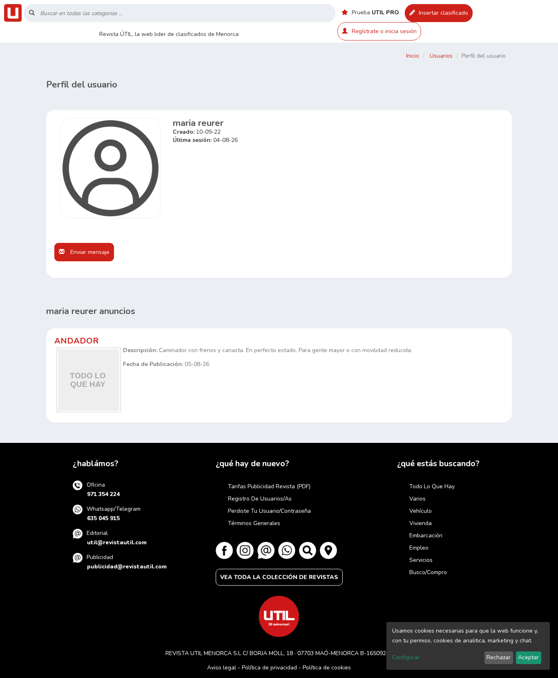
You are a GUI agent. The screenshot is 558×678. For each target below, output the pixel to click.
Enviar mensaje (89, 252)
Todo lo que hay (432, 486)
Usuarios (441, 56)
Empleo (419, 548)
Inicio (412, 56)
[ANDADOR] (88, 380)
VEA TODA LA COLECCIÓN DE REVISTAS (279, 577)
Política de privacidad (269, 667)
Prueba (374, 12)
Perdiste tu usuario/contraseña (269, 511)
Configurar (406, 657)
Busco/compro (428, 572)
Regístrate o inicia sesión (384, 31)
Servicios (421, 560)
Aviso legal (221, 667)
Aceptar (528, 657)
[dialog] (468, 646)
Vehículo (420, 511)
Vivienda (420, 523)
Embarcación (425, 535)
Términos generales (254, 523)
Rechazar (499, 657)
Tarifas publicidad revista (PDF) (269, 486)
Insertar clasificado (442, 13)
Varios (417, 499)
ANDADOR (76, 340)
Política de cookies (327, 667)
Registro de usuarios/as (260, 499)
